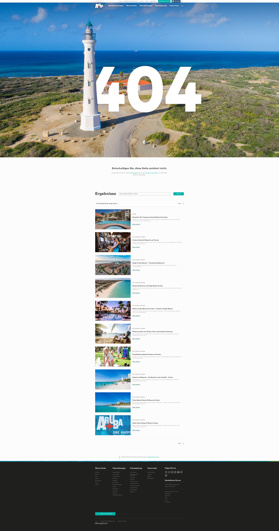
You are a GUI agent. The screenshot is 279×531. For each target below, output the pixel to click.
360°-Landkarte (150, 478)
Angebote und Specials (131, 1)
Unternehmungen (146, 5)
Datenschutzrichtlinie (122, 521)
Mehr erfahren (136, 224)
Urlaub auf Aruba (133, 487)
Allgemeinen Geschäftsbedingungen (108, 521)
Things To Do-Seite (151, 173)
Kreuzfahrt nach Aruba (134, 485)
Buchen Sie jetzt (164, 1)
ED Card (177, 1)
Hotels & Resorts (133, 472)
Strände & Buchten (116, 472)
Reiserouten (115, 492)
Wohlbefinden (115, 488)
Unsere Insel (174, 5)
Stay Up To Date (106, 513)
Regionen (149, 476)
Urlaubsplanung (161, 5)
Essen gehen (115, 478)
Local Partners (168, 501)
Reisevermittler (168, 493)
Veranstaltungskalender (117, 494)
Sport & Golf (115, 490)
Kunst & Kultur (116, 482)
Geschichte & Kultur (151, 472)
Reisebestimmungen (115, 5)
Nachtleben (115, 480)
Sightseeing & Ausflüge (117, 484)
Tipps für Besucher (133, 489)
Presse (166, 499)
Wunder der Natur (116, 476)
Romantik (97, 474)
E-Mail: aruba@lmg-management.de (172, 484)
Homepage (133, 173)
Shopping (114, 486)
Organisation (167, 495)
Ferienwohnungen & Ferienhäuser (134, 475)
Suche (178, 193)
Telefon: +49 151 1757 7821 (170, 486)
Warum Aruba (131, 5)
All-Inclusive (132, 479)
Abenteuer (97, 472)
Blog (141, 1)
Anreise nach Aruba (134, 481)
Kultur (96, 476)
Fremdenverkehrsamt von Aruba (171, 491)
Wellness (97, 478)
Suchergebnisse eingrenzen (106, 203)
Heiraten (97, 484)
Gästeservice (132, 491)
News (146, 1)
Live (120, 1)
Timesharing (132, 477)
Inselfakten (149, 474)
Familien (97, 482)
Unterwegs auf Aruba (134, 483)
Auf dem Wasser (116, 474)
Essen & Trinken (98, 480)
